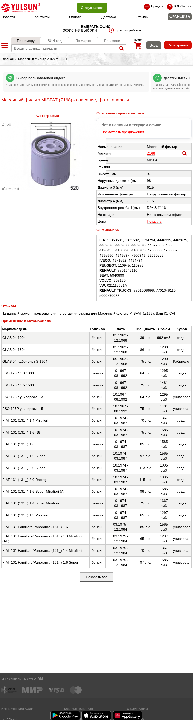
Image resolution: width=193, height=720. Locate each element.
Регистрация (178, 45)
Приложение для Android (65, 715)
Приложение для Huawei (128, 715)
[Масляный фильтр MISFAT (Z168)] (53, 189)
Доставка (108, 17)
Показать (154, 221)
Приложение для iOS (96, 715)
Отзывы (142, 17)
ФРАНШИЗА (179, 17)
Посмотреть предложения (122, 132)
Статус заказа (92, 8)
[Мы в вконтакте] (40, 679)
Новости (8, 17)
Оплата (75, 17)
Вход (154, 45)
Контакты (42, 17)
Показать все (96, 577)
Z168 (151, 153)
